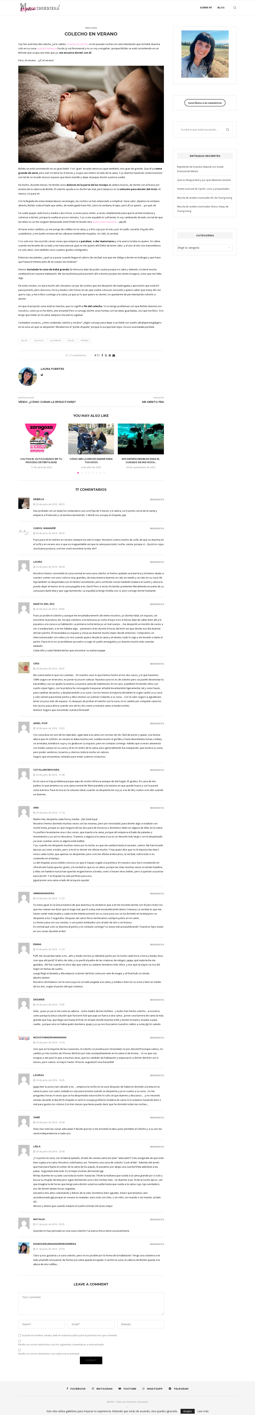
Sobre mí (206, 7)
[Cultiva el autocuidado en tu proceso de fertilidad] (41, 439)
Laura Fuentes (52, 369)
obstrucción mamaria (104, 221)
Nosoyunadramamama (49, 1037)
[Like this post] (98, 355)
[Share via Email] (113, 355)
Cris (36, 663)
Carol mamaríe (44, 528)
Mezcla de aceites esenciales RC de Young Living (204, 197)
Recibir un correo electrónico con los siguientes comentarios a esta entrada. (61, 1344)
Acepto (187, 1411)
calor (24, 340)
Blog (221, 7)
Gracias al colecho (77, 44)
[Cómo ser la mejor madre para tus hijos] (91, 439)
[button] (23, 448)
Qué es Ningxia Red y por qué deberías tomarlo (204, 180)
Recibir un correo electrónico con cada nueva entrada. (49, 1353)
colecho (38, 340)
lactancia (55, 340)
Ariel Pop (40, 723)
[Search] (235, 7)
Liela (37, 1146)
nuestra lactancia (47, 48)
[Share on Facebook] (102, 355)
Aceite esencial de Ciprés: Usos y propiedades (203, 188)
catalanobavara (46, 769)
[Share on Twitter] (106, 355)
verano (85, 340)
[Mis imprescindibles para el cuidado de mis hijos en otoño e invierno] (141, 439)
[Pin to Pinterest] (110, 355)
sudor (70, 340)
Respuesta (157, 500)
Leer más (203, 1411)
